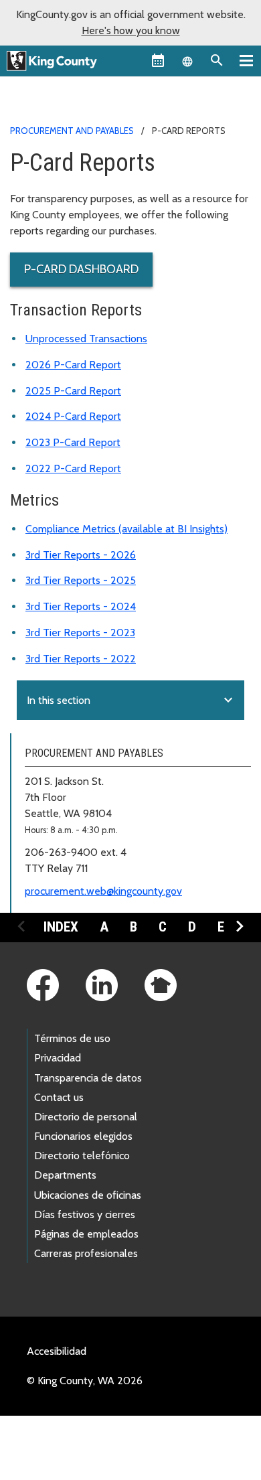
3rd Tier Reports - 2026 (80, 554)
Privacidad (57, 1057)
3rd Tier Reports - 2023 (80, 632)
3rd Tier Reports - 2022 (80, 658)
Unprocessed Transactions (86, 338)
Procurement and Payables (72, 130)
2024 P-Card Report (73, 416)
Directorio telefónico (82, 1155)
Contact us (59, 1097)
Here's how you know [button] (131, 30)
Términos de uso (72, 1038)
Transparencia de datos (88, 1077)
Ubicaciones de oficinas (87, 1195)
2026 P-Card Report (73, 364)
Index (61, 927)
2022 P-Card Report (73, 468)
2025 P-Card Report (73, 390)
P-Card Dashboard (81, 269)
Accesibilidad (56, 1351)
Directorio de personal (85, 1116)
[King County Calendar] (158, 60)
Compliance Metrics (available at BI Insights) (126, 528)
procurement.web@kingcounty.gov (103, 891)
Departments (65, 1175)
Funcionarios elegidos (83, 1136)
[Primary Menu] (246, 60)
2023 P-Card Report (72, 442)
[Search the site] (217, 60)
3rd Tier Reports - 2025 (80, 580)
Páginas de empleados (86, 1234)
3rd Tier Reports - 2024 (80, 606)
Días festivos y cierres (84, 1214)
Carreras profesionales (86, 1253)
